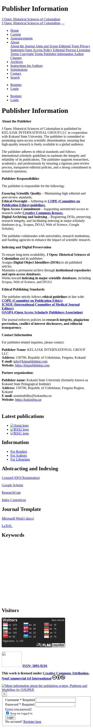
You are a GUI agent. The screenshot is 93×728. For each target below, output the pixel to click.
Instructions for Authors (26, 66)
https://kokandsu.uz (28, 399)
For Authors (18, 455)
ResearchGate (11, 492)
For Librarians (20, 459)
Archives (16, 62)
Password (20, 704)
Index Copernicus (14, 500)
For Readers (18, 451)
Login (14, 89)
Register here (32, 721)
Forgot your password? (18, 709)
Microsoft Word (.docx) (18, 518)
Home (14, 30)
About (14, 42)
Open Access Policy (39, 50)
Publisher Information (59, 54)
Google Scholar (12, 485)
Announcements (21, 38)
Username (20, 700)
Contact (15, 73)
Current (15, 34)
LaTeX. (7, 526)
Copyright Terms (32, 54)
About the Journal (22, 46)
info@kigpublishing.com (30, 361)
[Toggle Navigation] (62, 24)
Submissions (18, 69)
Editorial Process (65, 50)
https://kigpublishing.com (32, 365)
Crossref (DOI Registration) (21, 478)
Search (15, 77)
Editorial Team (69, 46)
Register (16, 85)
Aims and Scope (47, 46)
